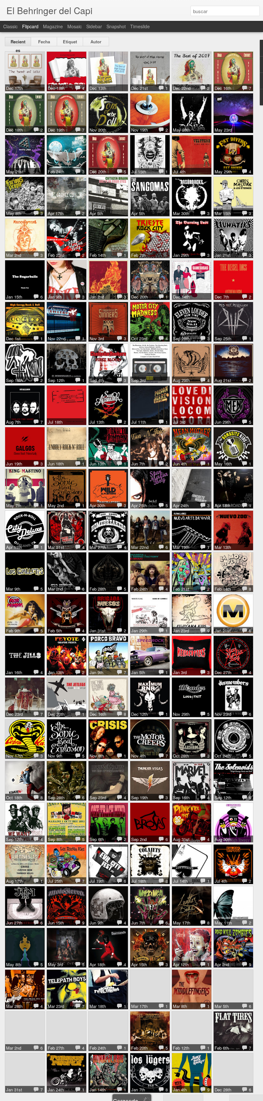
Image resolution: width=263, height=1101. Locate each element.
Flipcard (30, 26)
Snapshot (116, 26)
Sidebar (94, 26)
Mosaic (74, 26)
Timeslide (140, 26)
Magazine (53, 26)
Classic (10, 26)
